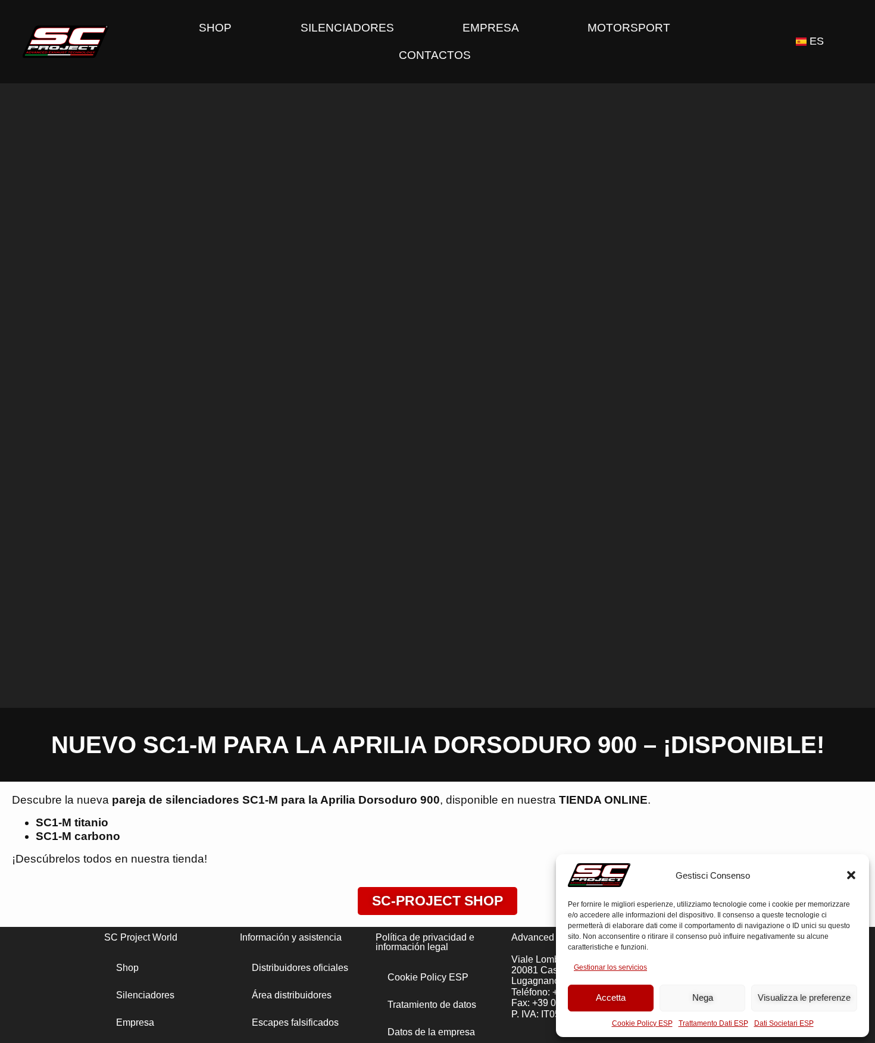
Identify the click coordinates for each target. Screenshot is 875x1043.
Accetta (611, 997)
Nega (702, 997)
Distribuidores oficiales (300, 968)
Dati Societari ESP (784, 1023)
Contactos (435, 55)
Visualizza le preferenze (804, 997)
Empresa (490, 27)
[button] (851, 875)
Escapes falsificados (295, 1022)
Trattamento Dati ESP (713, 1023)
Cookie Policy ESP (642, 1023)
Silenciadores (347, 27)
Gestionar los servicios (610, 967)
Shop (215, 27)
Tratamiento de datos (432, 1005)
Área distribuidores (292, 995)
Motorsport (629, 27)
